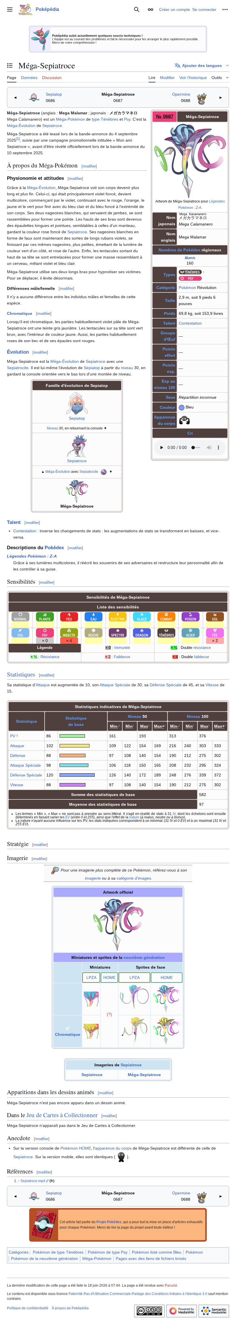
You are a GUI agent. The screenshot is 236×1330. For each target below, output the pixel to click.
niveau (127, 367)
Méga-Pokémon (70, 119)
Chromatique (19, 313)
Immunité (122, 648)
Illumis (190, 258)
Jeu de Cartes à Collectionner (62, 1115)
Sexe (170, 397)
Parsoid (171, 1285)
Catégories (18, 1252)
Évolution (18, 352)
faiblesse (201, 657)
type (96, 119)
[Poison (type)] (190, 616)
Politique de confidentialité (27, 1308)
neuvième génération (144, 957)
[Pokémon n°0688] (201, 97)
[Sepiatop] (77, 403)
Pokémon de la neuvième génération (44, 1258)
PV (12, 736)
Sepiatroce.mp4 (32, 1181)
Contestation (190, 323)
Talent (169, 323)
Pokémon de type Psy (107, 1252)
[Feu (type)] (69, 616)
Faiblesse (122, 657)
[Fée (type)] (215, 632)
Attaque (43, 685)
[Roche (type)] (93, 632)
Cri (190, 433)
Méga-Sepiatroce (118, 94)
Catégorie (165, 287)
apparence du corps (113, 1148)
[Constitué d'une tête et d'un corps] (121, 1156)
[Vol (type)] (20, 632)
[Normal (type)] (20, 616)
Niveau (52, 428)
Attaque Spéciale (115, 685)
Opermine (181, 94)
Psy (127, 119)
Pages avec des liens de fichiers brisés (151, 1258)
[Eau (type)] (93, 616)
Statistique (26, 721)
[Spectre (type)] (118, 632)
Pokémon (187, 287)
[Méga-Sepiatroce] (77, 491)
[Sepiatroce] (77, 445)
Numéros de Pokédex (179, 250)
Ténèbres (109, 119)
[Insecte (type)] (69, 632)
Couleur (167, 407)
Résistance (50, 657)
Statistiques (21, 674)
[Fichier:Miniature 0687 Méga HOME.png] (109, 1014)
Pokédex (54, 547)
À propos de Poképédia (70, 1308)
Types (169, 274)
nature (134, 817)
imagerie (93, 878)
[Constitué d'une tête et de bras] (184, 419)
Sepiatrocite (17, 367)
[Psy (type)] (190, 277)
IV (174, 814)
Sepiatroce (52, 125)
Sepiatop (54, 94)
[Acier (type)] (190, 632)
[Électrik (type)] (118, 616)
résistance (202, 648)
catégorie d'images (134, 878)
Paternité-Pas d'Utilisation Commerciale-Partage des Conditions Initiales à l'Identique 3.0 (137, 1294)
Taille (170, 300)
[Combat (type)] (166, 616)
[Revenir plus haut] (19, 1181)
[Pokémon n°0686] (34, 97)
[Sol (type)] (215, 616)
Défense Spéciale (166, 685)
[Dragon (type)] (142, 632)
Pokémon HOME (75, 1148)
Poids (169, 313)
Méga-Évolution (21, 125)
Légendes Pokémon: (32, 556)
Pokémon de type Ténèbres (58, 1252)
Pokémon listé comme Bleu (156, 1252)
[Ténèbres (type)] (190, 271)
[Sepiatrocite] (103, 471)
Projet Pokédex (108, 1222)
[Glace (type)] (142, 616)
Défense (17, 755)
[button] (9, 9)
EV (67, 817)
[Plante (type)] (45, 616)
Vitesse (212, 685)
